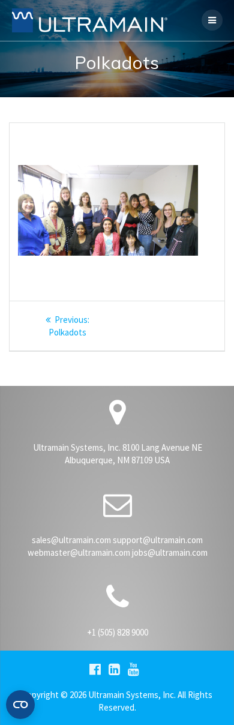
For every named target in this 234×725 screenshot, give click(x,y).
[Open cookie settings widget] (20, 704)
